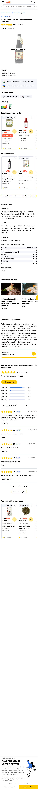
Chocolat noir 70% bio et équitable (8, 527)
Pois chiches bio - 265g (25, 180)
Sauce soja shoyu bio (18, 13)
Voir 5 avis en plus (19, 492)
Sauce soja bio (5, 13)
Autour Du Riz (6, 16)
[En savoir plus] (7, 102)
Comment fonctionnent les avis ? (13, 376)
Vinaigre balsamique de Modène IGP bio (9, 180)
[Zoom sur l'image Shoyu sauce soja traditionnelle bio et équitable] (19, 49)
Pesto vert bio (6, 141)
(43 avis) (20, 24)
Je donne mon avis (9, 382)
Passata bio (22, 138)
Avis (34, 196)
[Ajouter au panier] (14, 131)
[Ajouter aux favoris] (15, 117)
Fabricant (28, 196)
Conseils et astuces (17, 196)
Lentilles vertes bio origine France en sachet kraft (24, 528)
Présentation (5, 196)
